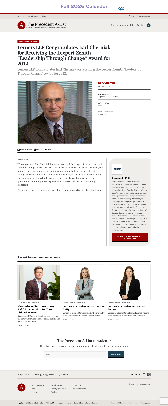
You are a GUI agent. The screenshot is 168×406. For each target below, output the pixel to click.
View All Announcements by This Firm (130, 237)
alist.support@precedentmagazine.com (51, 374)
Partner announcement (28, 303)
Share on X (40, 150)
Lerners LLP (119, 178)
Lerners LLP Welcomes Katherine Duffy (83, 308)
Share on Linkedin (26, 150)
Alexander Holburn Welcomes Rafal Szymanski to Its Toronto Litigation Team (36, 309)
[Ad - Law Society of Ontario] (84, 6)
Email (50, 150)
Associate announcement (74, 303)
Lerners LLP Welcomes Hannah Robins (127, 308)
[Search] (149, 25)
